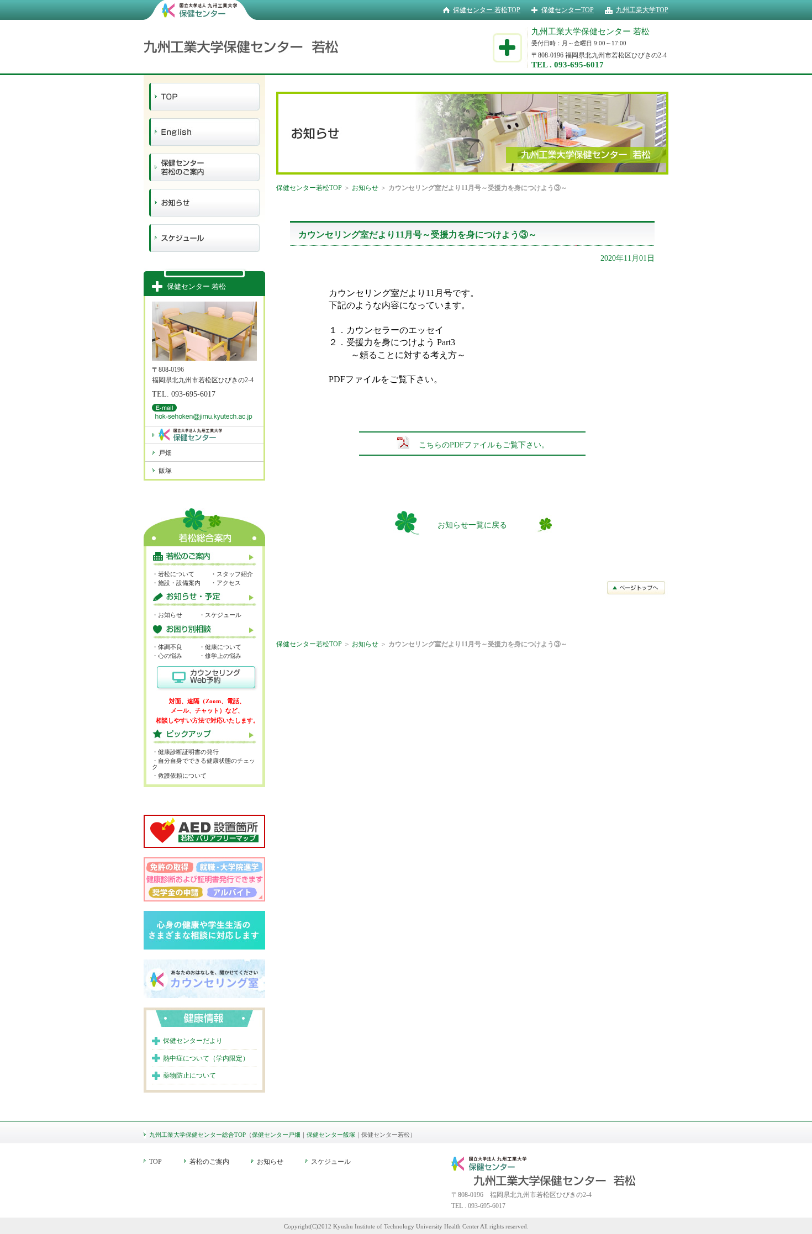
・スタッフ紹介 (231, 574)
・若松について (173, 574)
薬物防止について (189, 1075)
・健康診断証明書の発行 (185, 751)
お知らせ (365, 188)
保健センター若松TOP (309, 188)
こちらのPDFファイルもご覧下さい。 (484, 445)
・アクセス (225, 582)
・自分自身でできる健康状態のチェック (203, 763)
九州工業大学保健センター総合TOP (197, 1134)
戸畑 (165, 453)
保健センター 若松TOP (486, 10)
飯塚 (165, 470)
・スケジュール (220, 614)
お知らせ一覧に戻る (472, 525)
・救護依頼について (179, 775)
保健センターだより (193, 1041)
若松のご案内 (209, 1162)
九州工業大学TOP (642, 10)
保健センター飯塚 (331, 1134)
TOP (155, 1162)
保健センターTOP (567, 10)
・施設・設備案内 (176, 582)
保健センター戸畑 (276, 1134)
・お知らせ (167, 614)
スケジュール (331, 1162)
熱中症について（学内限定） (206, 1058)
